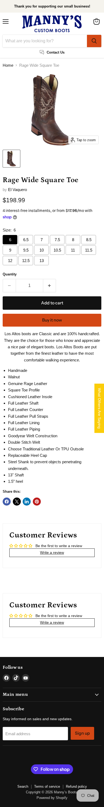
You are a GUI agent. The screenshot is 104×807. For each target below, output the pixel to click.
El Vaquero (17, 189)
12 (10, 260)
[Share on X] (17, 502)
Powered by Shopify (52, 798)
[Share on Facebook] (7, 502)
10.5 (57, 250)
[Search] (94, 41)
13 (41, 260)
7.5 (57, 239)
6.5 (26, 239)
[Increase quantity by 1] (49, 285)
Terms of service (47, 786)
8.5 (88, 239)
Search (22, 786)
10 (41, 250)
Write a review (52, 552)
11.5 (88, 250)
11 (73, 250)
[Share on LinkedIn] (27, 502)
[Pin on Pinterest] (37, 502)
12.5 (26, 260)
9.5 (26, 250)
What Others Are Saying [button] (99, 408)
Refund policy (76, 786)
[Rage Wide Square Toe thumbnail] (11, 158)
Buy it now (52, 320)
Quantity (10, 274)
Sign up (82, 733)
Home (8, 65)
